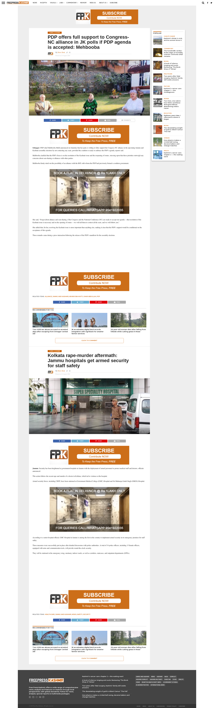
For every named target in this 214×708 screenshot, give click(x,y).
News (35, 3)
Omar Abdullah (89, 296)
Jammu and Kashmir (61, 296)
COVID (175, 679)
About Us (102, 3)
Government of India (170, 682)
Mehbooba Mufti (76, 296)
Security (86, 614)
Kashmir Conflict (142, 679)
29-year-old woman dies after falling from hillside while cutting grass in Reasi (128, 330)
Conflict (173, 676)
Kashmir (159, 676)
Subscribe (113, 3)
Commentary (71, 3)
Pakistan (167, 679)
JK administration (142, 685)
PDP (98, 296)
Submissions (161, 706)
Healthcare (50, 614)
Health (181, 679)
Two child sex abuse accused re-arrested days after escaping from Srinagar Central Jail (50, 331)
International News (158, 685)
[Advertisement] (89, 254)
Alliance (48, 296)
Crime (138, 682)
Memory (83, 3)
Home (138, 706)
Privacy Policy (171, 706)
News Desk (61, 52)
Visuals (53, 3)
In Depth (43, 3)
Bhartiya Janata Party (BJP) (151, 682)
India (166, 676)
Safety (79, 614)
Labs (61, 3)
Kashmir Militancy (156, 679)
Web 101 (93, 3)
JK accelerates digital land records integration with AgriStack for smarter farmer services (88, 331)
